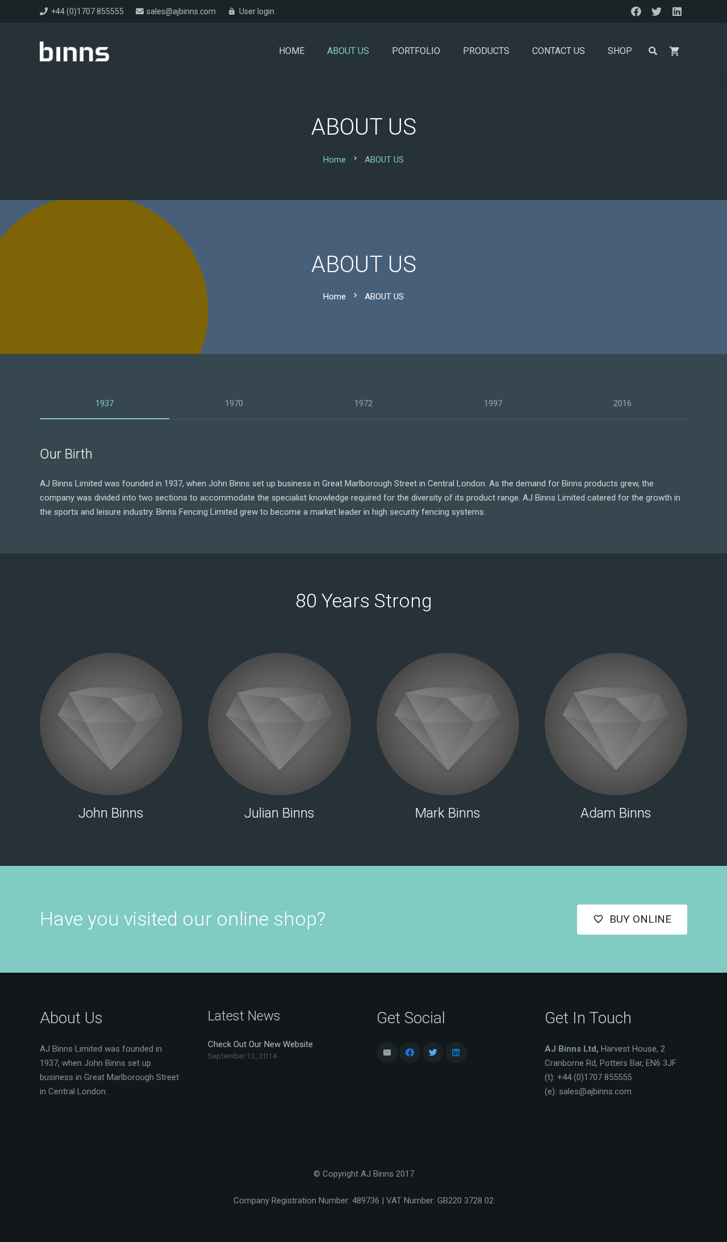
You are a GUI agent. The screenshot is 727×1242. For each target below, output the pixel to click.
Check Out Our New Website (260, 1044)
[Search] (653, 51)
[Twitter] (656, 11)
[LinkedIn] (677, 11)
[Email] (387, 1053)
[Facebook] (636, 11)
